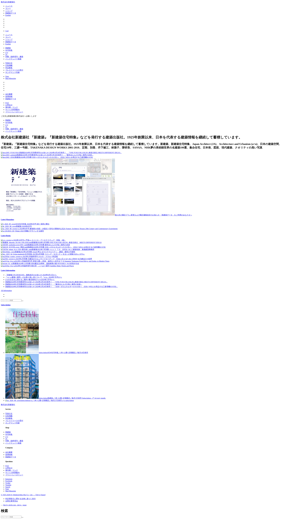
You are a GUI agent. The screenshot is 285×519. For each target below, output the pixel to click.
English (8, 15)
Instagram (8, 479)
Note (7, 76)
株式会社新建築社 (8, 2)
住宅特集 (8, 50)
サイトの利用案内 (12, 110)
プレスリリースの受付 (14, 70)
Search (7, 487)
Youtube (8, 485)
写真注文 (8, 63)
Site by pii (14, 505)
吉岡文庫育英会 (11, 501)
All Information (6, 291)
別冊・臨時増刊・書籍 (14, 57)
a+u (6, 52)
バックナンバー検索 (13, 59)
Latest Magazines (7, 219)
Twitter (7, 483)
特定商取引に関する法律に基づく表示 (20, 499)
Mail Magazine (10, 78)
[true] (22, 517)
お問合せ (8, 105)
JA (6, 54)
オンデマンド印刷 (12, 72)
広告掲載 (8, 65)
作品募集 (8, 68)
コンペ (8, 8)
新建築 (8, 48)
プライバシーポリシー (14, 112)
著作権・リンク (11, 107)
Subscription (5, 305)
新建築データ (10, 13)
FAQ (7, 103)
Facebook (8, 481)
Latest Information (8, 270)
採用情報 (8, 96)
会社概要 (8, 94)
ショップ (8, 11)
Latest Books (6, 236)
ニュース (8, 6)
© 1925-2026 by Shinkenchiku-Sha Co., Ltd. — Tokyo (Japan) (23, 495)
